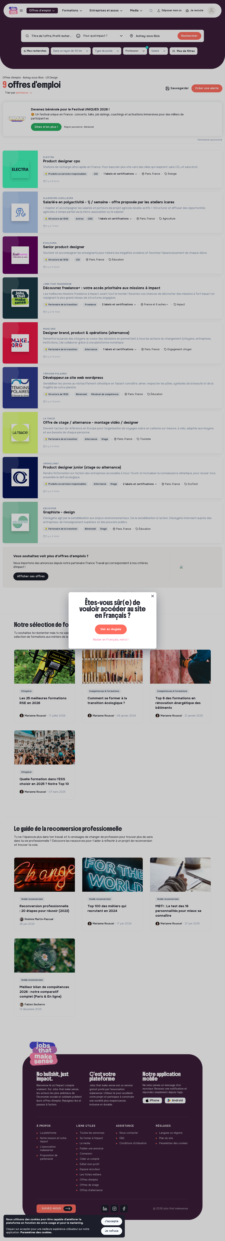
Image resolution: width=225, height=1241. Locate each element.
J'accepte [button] (111, 1221)
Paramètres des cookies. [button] (36, 1232)
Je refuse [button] (111, 1231)
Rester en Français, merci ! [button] (110, 639)
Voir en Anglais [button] (110, 629)
